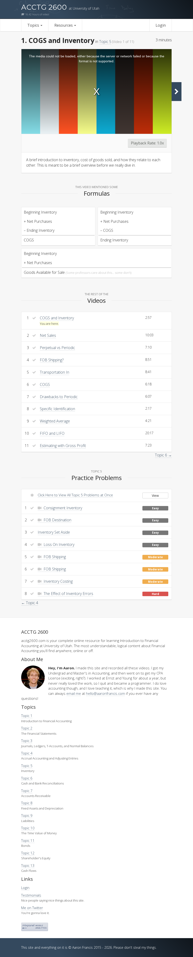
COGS (45, 384)
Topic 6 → (163, 455)
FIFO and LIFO (52, 433)
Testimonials (31, 895)
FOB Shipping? (52, 360)
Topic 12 (28, 853)
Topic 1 (26, 715)
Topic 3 (26, 740)
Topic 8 (26, 803)
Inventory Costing (58, 581)
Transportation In (54, 372)
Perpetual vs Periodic (57, 347)
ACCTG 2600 (60, 7)
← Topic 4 (29, 602)
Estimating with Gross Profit (63, 445)
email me (73, 693)
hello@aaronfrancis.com (105, 693)
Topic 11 (28, 840)
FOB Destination (57, 520)
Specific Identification (57, 408)
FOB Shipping (54, 556)
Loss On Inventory (58, 544)
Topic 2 (26, 728)
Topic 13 (28, 865)
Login (161, 25)
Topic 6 (26, 778)
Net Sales (48, 335)
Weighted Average (55, 421)
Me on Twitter (32, 907)
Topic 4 (26, 753)
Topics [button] (33, 25)
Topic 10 (28, 828)
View (155, 495)
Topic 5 (105, 41)
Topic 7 (26, 790)
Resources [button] (64, 25)
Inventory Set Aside (54, 532)
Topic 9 (26, 815)
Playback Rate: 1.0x (147, 143)
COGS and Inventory (57, 317)
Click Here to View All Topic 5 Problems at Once (75, 495)
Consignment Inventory (62, 507)
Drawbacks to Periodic (59, 396)
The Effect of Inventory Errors (68, 593)
